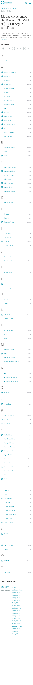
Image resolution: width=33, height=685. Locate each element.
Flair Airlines (7, 237)
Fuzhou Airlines (8, 245)
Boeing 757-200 (16, 605)
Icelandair (7, 284)
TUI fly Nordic (8, 518)
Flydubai (6, 241)
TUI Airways (7, 502)
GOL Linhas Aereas (9, 261)
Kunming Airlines (9, 319)
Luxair (5, 338)
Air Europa (7, 96)
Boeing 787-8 (15, 631)
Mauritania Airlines (9, 358)
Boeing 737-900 (16, 600)
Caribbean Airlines (9, 171)
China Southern (8, 183)
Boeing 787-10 (16, 628)
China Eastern (8, 179)
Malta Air (6, 354)
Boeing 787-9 (15, 634)
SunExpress (7, 479)
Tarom (6, 494)
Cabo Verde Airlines (10, 167)
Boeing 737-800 (16, 597)
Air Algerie (7, 80)
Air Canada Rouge (9, 88)
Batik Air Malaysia (9, 148)
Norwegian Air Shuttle (10, 377)
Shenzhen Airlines (9, 447)
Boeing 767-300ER (17, 613)
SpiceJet (6, 475)
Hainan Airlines (8, 272)
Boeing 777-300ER (17, 626)
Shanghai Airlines (9, 443)
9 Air (5, 61)
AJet (5, 108)
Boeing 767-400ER (17, 616)
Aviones (15, 9)
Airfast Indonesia (9, 104)
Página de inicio (6, 9)
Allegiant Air (7, 120)
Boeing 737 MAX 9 (17, 592)
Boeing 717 (15, 587)
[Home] (6, 2)
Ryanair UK (7, 423)
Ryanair (6, 419)
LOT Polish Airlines (9, 330)
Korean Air (7, 315)
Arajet (5, 128)
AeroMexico (7, 76)
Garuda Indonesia (9, 257)
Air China (6, 92)
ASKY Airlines (8, 136)
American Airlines (9, 124)
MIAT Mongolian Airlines (11, 362)
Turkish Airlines (8, 522)
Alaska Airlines (8, 116)
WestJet (6, 561)
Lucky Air (6, 334)
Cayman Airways (9, 175)
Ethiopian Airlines (9, 222)
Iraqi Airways (8, 288)
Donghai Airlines (9, 202)
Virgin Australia (8, 545)
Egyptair (6, 214)
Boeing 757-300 (16, 608)
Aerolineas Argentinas (10, 72)
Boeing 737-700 (16, 595)
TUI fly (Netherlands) (10, 514)
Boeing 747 (15, 603)
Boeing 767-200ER (17, 610)
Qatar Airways (8, 404)
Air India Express (9, 100)
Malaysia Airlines (9, 350)
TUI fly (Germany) (9, 510)
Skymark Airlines (9, 455)
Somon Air (7, 463)
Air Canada (7, 84)
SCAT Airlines (8, 435)
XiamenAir (7, 572)
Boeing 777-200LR (17, 621)
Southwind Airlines (9, 471)
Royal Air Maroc (9, 415)
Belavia (6, 152)
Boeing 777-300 (16, 623)
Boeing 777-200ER (17, 618)
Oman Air (7, 392)
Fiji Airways (7, 233)
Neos (5, 373)
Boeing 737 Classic (17, 590)
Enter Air (6, 218)
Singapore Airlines (9, 451)
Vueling (6, 549)
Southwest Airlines (9, 467)
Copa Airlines (8, 187)
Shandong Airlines (9, 439)
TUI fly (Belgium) (9, 506)
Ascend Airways (9, 132)
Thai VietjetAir (8, 498)
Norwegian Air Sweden (11, 381)
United (6, 534)
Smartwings (7, 459)
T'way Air (6, 490)
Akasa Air (7, 112)
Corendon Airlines (9, 191)
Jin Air (6, 303)
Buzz (5, 156)
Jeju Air (6, 299)
